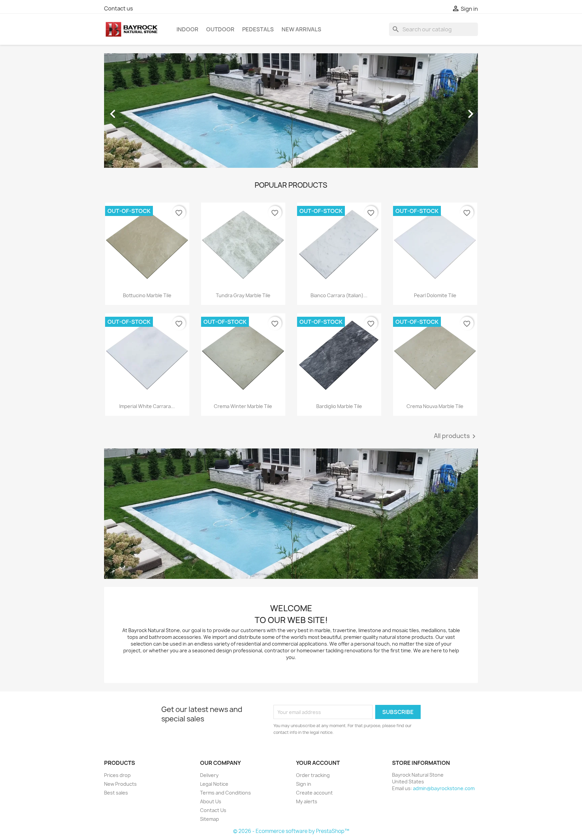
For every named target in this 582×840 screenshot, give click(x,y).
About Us (210, 801)
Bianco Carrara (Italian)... (339, 295)
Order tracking (313, 775)
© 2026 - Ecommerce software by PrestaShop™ (291, 831)
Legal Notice (214, 784)
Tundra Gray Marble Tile (243, 295)
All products (456, 436)
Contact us (118, 8)
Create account (314, 792)
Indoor (187, 29)
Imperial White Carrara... (147, 406)
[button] (132, 110)
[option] (291, 110)
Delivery (209, 775)
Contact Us (213, 810)
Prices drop (117, 775)
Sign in (303, 784)
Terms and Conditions (225, 792)
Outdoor (220, 29)
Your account (318, 763)
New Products (120, 784)
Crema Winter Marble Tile (243, 406)
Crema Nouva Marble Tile (435, 406)
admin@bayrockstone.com (444, 788)
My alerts (306, 801)
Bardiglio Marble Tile (339, 406)
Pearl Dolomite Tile (435, 295)
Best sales (116, 792)
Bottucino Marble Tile (147, 295)
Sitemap (209, 819)
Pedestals (258, 29)
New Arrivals (301, 29)
